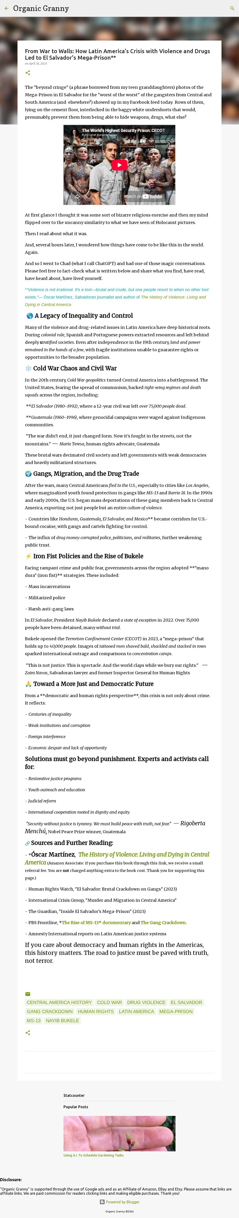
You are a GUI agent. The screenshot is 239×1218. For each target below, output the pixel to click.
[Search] (75, 8)
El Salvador (186, 1002)
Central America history (59, 1002)
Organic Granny (41, 8)
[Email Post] (28, 995)
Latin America (136, 1011)
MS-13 (34, 1020)
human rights (96, 1011)
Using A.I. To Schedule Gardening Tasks (93, 1155)
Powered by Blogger (122, 1202)
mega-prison (176, 1011)
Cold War (109, 1002)
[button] (28, 73)
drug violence (146, 1002)
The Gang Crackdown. (164, 922)
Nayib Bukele (62, 1020)
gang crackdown (50, 1011)
